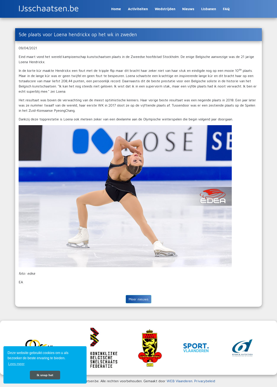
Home (116, 9)
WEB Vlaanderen (179, 381)
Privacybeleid (204, 381)
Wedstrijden (165, 9)
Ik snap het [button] (45, 375)
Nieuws (188, 9)
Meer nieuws (138, 299)
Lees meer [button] (16, 364)
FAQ (226, 9)
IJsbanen (208, 9)
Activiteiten (138, 9)
